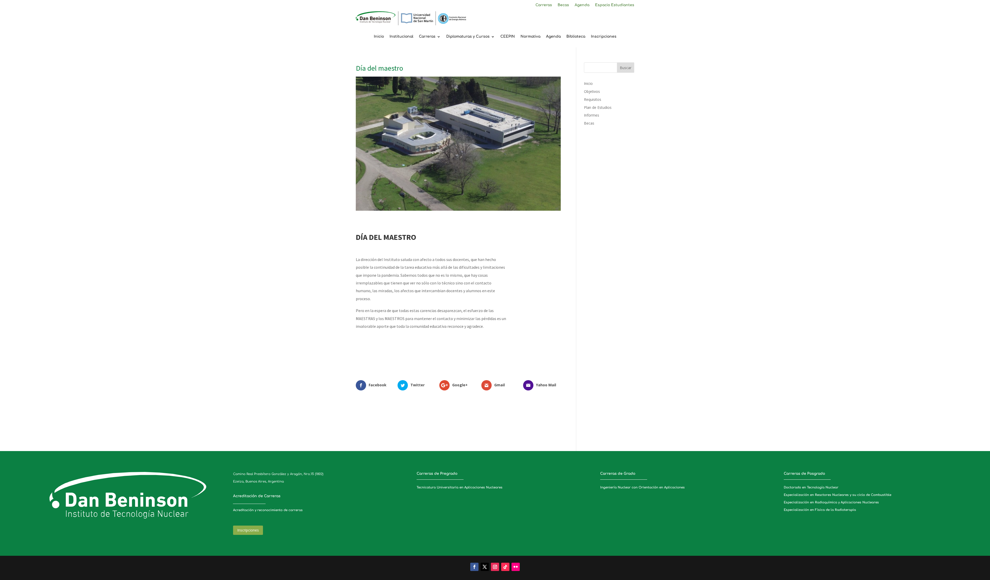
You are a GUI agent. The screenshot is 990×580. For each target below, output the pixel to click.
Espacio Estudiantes (614, 5)
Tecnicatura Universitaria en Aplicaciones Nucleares (459, 487)
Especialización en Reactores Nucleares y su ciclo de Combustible (837, 495)
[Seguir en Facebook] (474, 567)
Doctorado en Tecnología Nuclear (811, 487)
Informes (591, 115)
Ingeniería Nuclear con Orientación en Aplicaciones (642, 487)
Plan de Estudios (598, 107)
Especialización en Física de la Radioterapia (820, 510)
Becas (563, 5)
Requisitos (592, 99)
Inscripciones (603, 36)
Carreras (543, 5)
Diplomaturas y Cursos (468, 36)
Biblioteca (575, 36)
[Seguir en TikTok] (505, 567)
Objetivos (592, 91)
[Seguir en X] (485, 567)
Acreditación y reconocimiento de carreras (268, 510)
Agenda (582, 5)
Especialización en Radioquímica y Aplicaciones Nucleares (831, 502)
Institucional (401, 36)
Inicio (379, 36)
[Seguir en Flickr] (516, 567)
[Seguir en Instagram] (495, 567)
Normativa (530, 36)
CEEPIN (507, 36)
